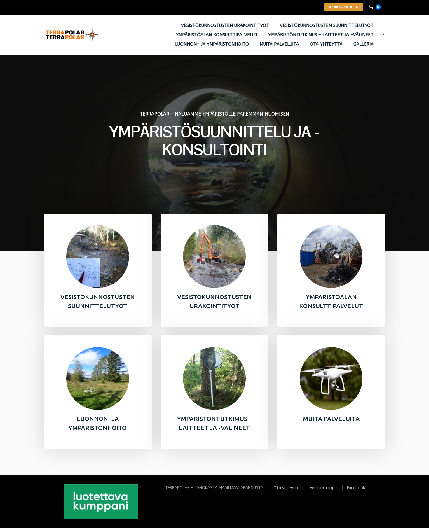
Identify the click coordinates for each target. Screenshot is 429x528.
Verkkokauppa (323, 487)
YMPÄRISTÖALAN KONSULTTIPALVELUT (217, 34)
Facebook (356, 487)
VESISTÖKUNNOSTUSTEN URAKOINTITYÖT (225, 25)
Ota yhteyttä (326, 44)
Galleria (363, 44)
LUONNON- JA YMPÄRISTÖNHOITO (212, 44)
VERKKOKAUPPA (343, 7)
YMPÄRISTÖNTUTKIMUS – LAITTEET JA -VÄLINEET (321, 34)
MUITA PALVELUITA (279, 44)
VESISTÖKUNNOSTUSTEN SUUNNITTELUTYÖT (327, 25)
